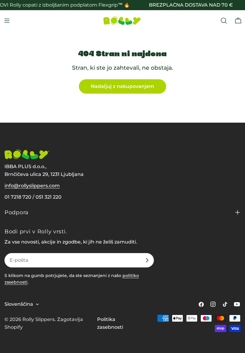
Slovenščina (18, 304)
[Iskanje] (224, 21)
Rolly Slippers (38, 319)
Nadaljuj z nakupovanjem (122, 86)
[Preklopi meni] (7, 21)
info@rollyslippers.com (32, 185)
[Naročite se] (147, 260)
